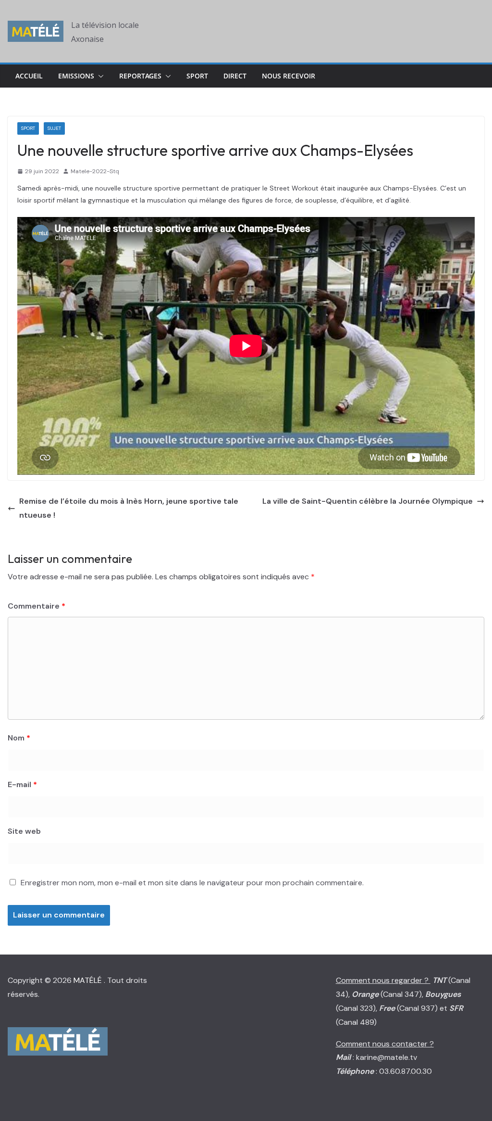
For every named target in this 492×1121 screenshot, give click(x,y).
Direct (234, 75)
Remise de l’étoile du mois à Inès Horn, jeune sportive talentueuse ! (128, 508)
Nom (19, 738)
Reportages (140, 75)
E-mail (22, 784)
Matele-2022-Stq (95, 171)
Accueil (29, 75)
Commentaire (36, 606)
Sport (197, 75)
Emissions (76, 75)
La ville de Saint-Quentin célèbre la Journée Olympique (367, 501)
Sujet (54, 128)
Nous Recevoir (288, 75)
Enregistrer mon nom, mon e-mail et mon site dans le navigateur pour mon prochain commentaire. (192, 883)
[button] (99, 76)
